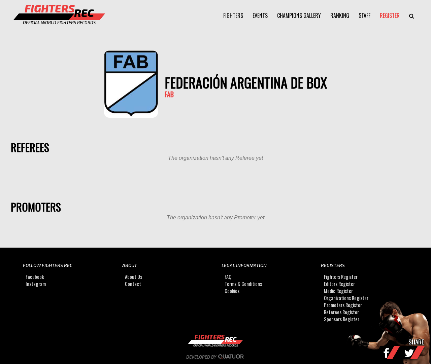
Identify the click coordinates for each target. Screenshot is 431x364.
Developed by (201, 357)
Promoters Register (343, 305)
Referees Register (341, 312)
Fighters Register (341, 277)
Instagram (36, 284)
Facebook (35, 277)
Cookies (232, 291)
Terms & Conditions (243, 284)
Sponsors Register (341, 319)
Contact (133, 284)
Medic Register (338, 291)
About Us (133, 277)
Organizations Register (346, 298)
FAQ (228, 277)
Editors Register (339, 284)
